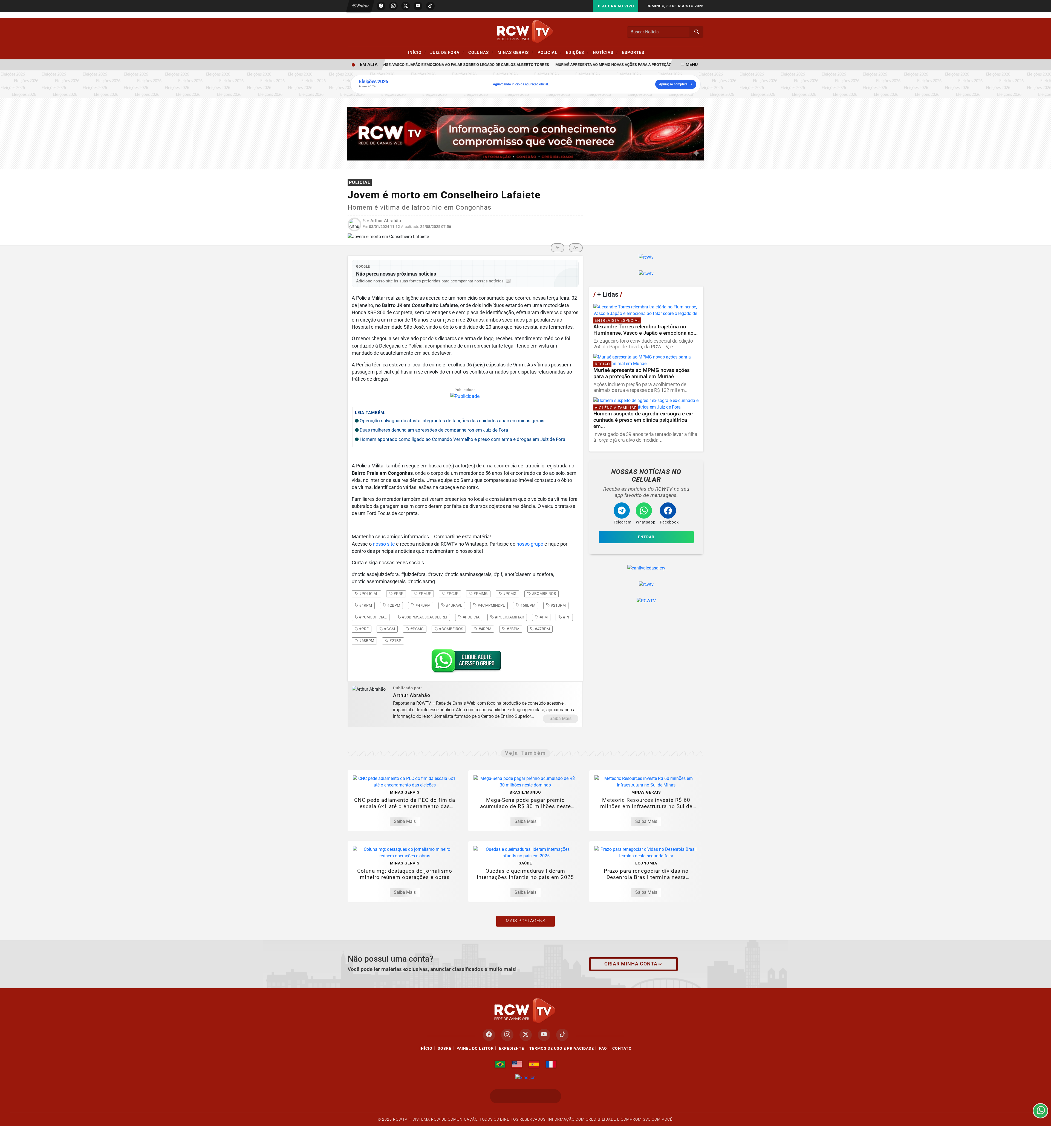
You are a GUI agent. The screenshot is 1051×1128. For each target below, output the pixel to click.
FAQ (603, 1048)
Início (417, 52)
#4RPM (484, 629)
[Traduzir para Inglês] (517, 1064)
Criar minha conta (630, 964)
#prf (398, 593)
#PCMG (416, 629)
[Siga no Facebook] (381, 6)
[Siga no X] (405, 6)
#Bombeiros (450, 629)
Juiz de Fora (447, 52)
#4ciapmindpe (491, 605)
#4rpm (365, 605)
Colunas (480, 52)
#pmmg (480, 593)
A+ (575, 247)
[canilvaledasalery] (646, 568)
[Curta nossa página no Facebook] (489, 1035)
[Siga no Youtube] (418, 6)
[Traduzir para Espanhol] (534, 1064)
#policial (368, 593)
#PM (543, 617)
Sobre (444, 1048)
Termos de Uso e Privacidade (561, 1048)
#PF (566, 617)
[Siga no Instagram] (393, 6)
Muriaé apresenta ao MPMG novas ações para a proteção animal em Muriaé (612, 64)
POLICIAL (550, 52)
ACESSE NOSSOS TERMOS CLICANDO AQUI (352, 1117)
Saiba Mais (560, 718)
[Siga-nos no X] (525, 1035)
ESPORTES (633, 52)
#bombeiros (543, 593)
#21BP (395, 640)
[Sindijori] (525, 1077)
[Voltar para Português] (500, 1064)
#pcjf (452, 593)
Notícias (605, 52)
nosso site (384, 544)
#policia (471, 617)
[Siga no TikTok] (430, 6)
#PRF (363, 629)
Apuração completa (673, 84)
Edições (577, 52)
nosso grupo (529, 544)
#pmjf (424, 593)
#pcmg (509, 593)
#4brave (453, 605)
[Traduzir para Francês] (551, 1064)
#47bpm (423, 605)
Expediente (511, 1048)
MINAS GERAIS (515, 52)
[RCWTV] (525, 31)
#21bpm (558, 605)
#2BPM (512, 629)
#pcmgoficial (372, 617)
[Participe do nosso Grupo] (465, 662)
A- (557, 247)
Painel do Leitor (475, 1048)
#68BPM (366, 640)
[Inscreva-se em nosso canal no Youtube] (544, 1035)
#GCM (389, 629)
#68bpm (527, 605)
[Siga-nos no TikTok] (562, 1035)
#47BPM (542, 629)
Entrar (362, 5)
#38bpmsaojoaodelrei (424, 617)
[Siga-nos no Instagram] (507, 1035)
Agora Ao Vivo (617, 6)
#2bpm (393, 605)
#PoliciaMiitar (509, 617)
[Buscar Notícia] (696, 32)
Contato (622, 1048)
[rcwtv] (525, 133)
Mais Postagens (525, 920)
